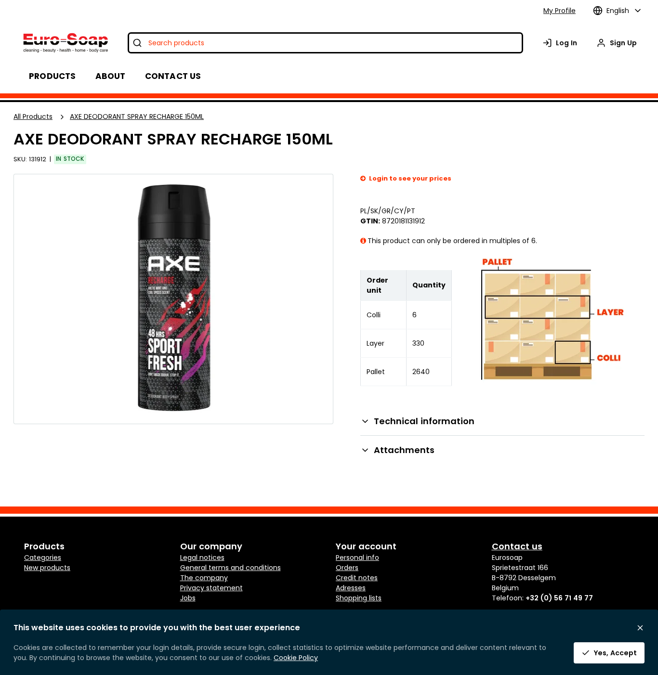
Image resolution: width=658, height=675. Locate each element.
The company (204, 578)
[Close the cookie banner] (640, 627)
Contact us (517, 546)
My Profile (559, 10)
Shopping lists (359, 598)
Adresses (351, 588)
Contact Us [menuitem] (173, 76)
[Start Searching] (137, 42)
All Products (33, 116)
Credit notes (357, 578)
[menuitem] (110, 76)
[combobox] (325, 42)
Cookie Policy (296, 657)
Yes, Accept (615, 653)
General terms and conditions (230, 567)
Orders (347, 567)
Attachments (404, 450)
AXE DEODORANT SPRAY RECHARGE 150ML (137, 116)
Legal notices (202, 557)
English (617, 10)
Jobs (188, 598)
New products (47, 567)
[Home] (64, 43)
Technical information (424, 421)
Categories (42, 557)
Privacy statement (211, 588)
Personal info (357, 557)
